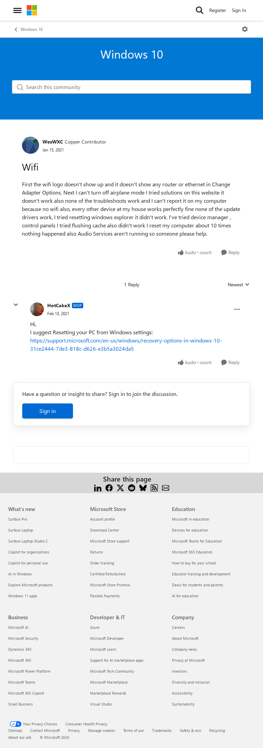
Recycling (217, 730)
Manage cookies (101, 730)
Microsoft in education (190, 519)
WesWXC (52, 141)
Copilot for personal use (28, 562)
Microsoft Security (23, 638)
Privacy (74, 730)
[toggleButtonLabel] (245, 29)
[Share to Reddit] (131, 487)
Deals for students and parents (197, 584)
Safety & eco (190, 730)
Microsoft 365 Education (192, 551)
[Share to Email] (165, 487)
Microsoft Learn (103, 649)
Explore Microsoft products (30, 584)
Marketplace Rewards (108, 693)
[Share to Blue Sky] (143, 487)
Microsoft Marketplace (109, 682)
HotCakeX (58, 305)
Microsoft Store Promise (110, 584)
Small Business (20, 704)
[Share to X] (120, 487)
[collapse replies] (16, 305)
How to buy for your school (194, 562)
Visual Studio (101, 704)
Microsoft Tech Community (112, 671)
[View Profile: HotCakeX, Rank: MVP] (37, 309)
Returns (96, 551)
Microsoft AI (18, 627)
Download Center (104, 530)
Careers (178, 627)
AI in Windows (20, 573)
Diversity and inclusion (191, 682)
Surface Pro (17, 519)
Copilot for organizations (28, 551)
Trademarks (162, 730)
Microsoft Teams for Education (197, 541)
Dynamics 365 (20, 649)
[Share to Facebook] (109, 487)
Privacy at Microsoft (188, 660)
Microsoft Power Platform (29, 671)
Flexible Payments (105, 595)
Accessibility (182, 693)
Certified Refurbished (107, 573)
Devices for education (190, 530)
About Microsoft (185, 638)
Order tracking (102, 562)
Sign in (47, 410)
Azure (95, 627)
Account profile (102, 519)
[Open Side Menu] (17, 10)
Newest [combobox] (239, 284)
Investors (179, 671)
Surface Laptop (20, 530)
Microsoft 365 (19, 660)
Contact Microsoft (45, 730)
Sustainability (183, 704)
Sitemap (15, 730)
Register (217, 10)
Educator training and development (201, 573)
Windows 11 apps (22, 595)
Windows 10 (31, 29)
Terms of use (133, 730)
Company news (184, 649)
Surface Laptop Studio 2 (28, 541)
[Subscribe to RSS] (154, 487)
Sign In (239, 10)
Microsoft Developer (107, 638)
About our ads (20, 737)
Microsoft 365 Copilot (26, 693)
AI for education (185, 595)
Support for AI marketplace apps (116, 660)
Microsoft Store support (109, 541)
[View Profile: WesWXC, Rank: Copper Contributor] (30, 145)
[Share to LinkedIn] (97, 487)
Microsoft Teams (21, 682)
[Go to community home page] (32, 10)
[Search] (200, 10)
